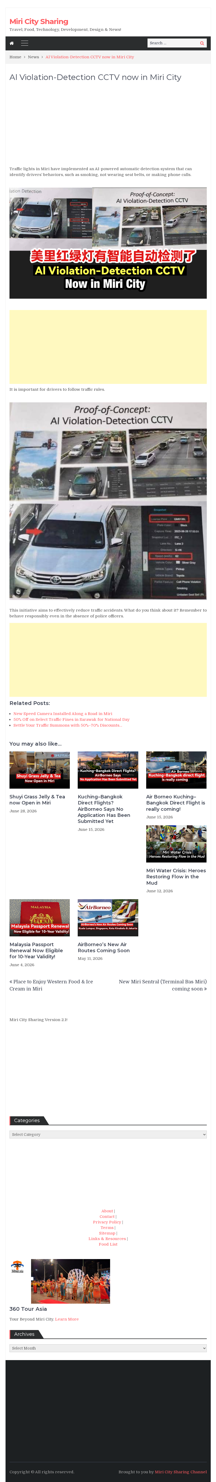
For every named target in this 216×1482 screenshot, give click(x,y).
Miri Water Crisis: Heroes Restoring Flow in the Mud (176, 877)
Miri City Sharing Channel (181, 1472)
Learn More (67, 1319)
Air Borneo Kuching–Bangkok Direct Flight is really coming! (175, 803)
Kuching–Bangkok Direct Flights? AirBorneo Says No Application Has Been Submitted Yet (104, 809)
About (107, 1211)
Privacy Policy (107, 1222)
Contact (107, 1216)
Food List (108, 1244)
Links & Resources (107, 1238)
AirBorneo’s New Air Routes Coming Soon (104, 948)
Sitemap (107, 1233)
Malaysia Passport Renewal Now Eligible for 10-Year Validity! (36, 951)
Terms (107, 1227)
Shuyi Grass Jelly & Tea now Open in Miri (37, 800)
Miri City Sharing (38, 21)
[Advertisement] (108, 126)
